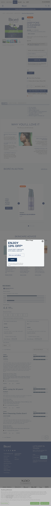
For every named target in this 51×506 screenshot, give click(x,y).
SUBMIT (12, 259)
